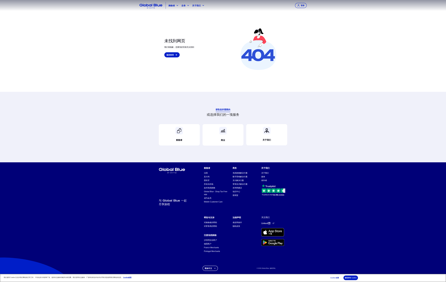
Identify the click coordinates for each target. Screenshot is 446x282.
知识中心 (236, 192)
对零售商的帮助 (210, 226)
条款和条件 (237, 222)
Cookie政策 (127, 277)
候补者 (264, 180)
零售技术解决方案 (240, 184)
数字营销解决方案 (240, 177)
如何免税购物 (209, 188)
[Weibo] (273, 223)
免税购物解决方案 (240, 173)
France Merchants (211, 248)
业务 (183, 5)
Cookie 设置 (334, 278)
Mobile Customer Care (213, 202)
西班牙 (207, 180)
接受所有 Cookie (350, 278)
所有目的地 (208, 184)
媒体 (263, 177)
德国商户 (207, 244)
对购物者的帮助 (210, 222)
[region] (223, 278)
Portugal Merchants (212, 251)
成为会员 (207, 198)
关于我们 (196, 5)
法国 (206, 173)
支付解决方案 (238, 180)
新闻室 (235, 195)
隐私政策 (236, 226)
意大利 (207, 177)
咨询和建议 (237, 188)
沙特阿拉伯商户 (210, 240)
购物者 (172, 5)
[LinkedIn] (265, 223)
